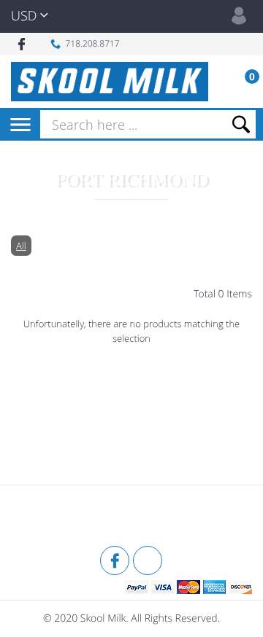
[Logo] (109, 81)
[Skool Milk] (47, 517)
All (21, 245)
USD (24, 16)
